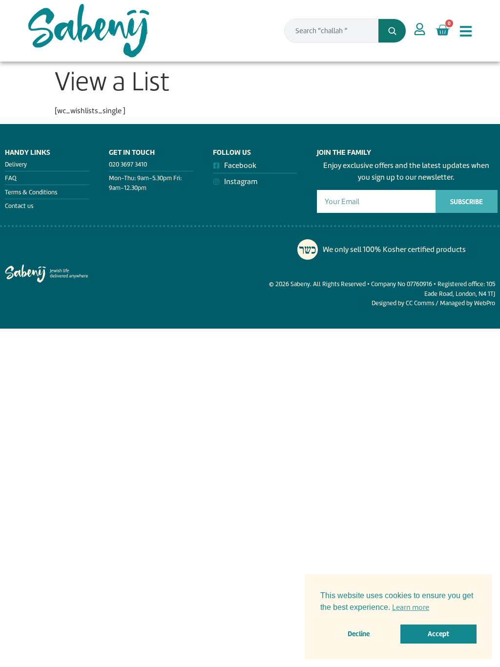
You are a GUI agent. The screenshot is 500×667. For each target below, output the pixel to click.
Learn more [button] (410, 607)
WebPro (484, 303)
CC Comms (420, 303)
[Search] (392, 30)
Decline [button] (359, 633)
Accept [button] (438, 633)
